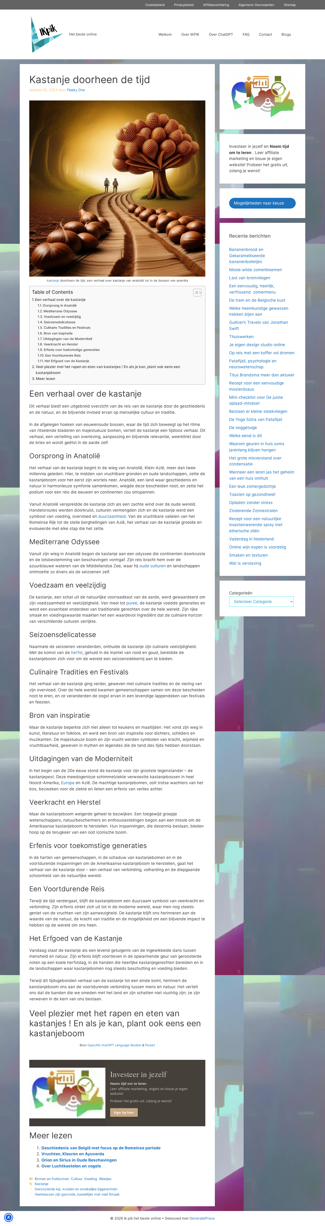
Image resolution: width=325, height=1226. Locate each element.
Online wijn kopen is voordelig (257, 547)
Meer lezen (45, 378)
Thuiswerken (241, 336)
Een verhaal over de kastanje (60, 299)
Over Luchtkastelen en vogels (71, 1166)
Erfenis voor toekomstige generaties (72, 350)
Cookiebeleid (155, 5)
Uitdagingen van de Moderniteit (67, 339)
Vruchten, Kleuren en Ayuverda (72, 1153)
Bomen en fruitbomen (52, 1179)
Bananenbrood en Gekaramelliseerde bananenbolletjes (247, 255)
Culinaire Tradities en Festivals (67, 327)
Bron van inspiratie (58, 333)
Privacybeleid (184, 5)
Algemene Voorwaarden (256, 5)
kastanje (53, 280)
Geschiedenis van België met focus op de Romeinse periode (101, 1148)
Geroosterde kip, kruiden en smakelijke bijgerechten (76, 1189)
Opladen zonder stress (251, 502)
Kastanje (41, 1184)
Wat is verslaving (245, 563)
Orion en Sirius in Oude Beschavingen (79, 1160)
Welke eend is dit (245, 435)
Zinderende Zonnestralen (253, 510)
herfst (77, 652)
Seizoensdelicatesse (59, 322)
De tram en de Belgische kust (257, 300)
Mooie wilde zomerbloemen (256, 269)
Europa (67, 782)
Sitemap (290, 5)
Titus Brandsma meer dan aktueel (261, 375)
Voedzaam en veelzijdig (62, 317)
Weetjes (105, 1179)
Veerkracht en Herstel (61, 344)
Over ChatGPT (221, 34)
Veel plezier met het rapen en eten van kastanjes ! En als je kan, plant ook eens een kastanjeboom (108, 369)
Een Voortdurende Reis (63, 355)
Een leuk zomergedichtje (252, 486)
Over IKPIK (190, 34)
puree (131, 603)
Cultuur (76, 1179)
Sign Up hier (124, 1112)
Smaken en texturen (248, 555)
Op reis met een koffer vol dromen (262, 352)
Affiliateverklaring (216, 5)
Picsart (150, 1045)
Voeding (90, 1179)
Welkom (165, 34)
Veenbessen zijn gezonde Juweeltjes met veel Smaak (77, 1194)
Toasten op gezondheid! (252, 494)
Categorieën (240, 593)
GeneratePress (202, 1218)
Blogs (286, 34)
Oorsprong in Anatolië (60, 305)
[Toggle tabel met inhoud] (195, 293)
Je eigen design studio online (257, 344)
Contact (265, 34)
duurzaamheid (112, 516)
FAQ (246, 34)
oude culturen (152, 565)
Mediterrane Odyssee (60, 311)
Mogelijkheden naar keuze (259, 203)
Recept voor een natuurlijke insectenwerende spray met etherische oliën (255, 524)
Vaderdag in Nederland (251, 539)
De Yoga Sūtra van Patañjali (255, 419)
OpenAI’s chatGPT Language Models (115, 1045)
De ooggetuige (243, 427)
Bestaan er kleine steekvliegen (258, 411)
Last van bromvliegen (249, 277)
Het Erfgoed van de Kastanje (66, 361)
